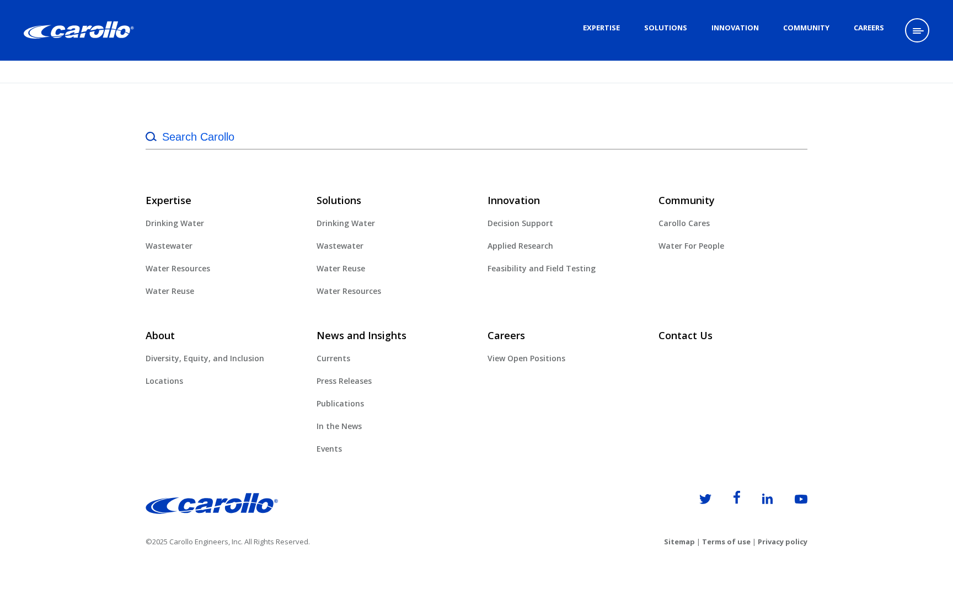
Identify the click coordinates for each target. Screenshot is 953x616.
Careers (869, 28)
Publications (340, 403)
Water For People (691, 245)
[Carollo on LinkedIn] (757, 500)
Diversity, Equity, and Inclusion (205, 358)
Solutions (665, 28)
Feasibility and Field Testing (542, 268)
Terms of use (726, 542)
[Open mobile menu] (917, 30)
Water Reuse (170, 291)
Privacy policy (782, 542)
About (160, 335)
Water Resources (178, 268)
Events (329, 448)
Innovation (735, 28)
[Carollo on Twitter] (695, 500)
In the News (339, 426)
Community (806, 28)
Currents (333, 358)
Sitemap (679, 542)
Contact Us (685, 335)
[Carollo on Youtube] (791, 500)
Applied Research (520, 245)
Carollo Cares (684, 223)
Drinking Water (175, 223)
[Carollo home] (212, 510)
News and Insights (361, 335)
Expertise (601, 28)
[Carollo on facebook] (727, 500)
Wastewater (169, 245)
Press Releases (344, 381)
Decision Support (520, 223)
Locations (164, 381)
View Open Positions (526, 358)
